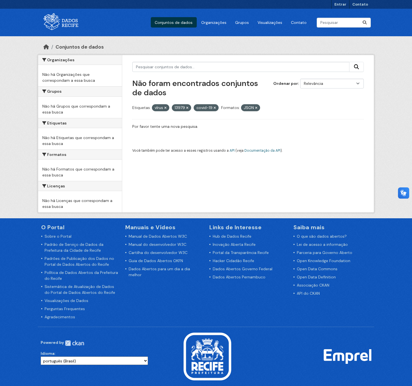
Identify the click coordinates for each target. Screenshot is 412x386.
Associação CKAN (313, 285)
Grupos (242, 22)
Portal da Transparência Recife (241, 252)
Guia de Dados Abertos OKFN (156, 260)
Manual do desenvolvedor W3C (157, 244)
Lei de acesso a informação (322, 244)
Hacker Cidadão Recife (233, 260)
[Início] (46, 47)
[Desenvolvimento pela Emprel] (347, 356)
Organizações (213, 22)
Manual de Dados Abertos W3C (158, 236)
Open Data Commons (317, 268)
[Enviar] (364, 23)
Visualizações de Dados (66, 300)
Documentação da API (262, 150)
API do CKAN (308, 293)
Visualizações (270, 22)
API (232, 150)
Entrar (340, 4)
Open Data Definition (316, 277)
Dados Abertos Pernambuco (239, 277)
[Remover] (165, 108)
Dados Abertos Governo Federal (242, 268)
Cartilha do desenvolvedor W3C (158, 252)
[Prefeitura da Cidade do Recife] (207, 356)
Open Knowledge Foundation (323, 260)
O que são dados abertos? (322, 236)
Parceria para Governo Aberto (324, 252)
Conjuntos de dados (174, 22)
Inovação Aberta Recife (234, 244)
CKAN (74, 343)
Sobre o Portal (58, 236)
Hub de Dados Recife (232, 236)
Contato (360, 4)
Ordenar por (285, 83)
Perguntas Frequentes (65, 308)
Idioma (47, 353)
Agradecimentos (60, 316)
